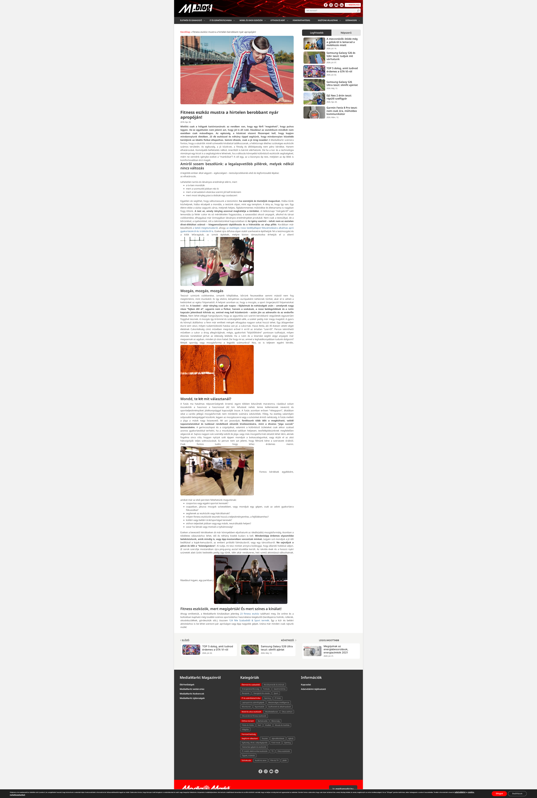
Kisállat (268, 725)
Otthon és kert (277, 20)
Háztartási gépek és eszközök (254, 747)
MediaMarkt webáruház (192, 689)
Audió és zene (260, 760)
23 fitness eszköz (249, 613)
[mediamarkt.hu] (205, 788)
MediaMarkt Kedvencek (192, 693)
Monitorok (246, 706)
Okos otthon (287, 711)
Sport (276, 693)
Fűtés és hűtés (248, 725)
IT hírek (278, 698)
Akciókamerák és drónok (274, 684)
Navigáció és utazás (261, 693)
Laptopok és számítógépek (253, 702)
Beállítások (517, 793)
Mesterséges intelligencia (278, 702)
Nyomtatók (259, 706)
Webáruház (354, 4)
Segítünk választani (328, 20)
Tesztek (265, 738)
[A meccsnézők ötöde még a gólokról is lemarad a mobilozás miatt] (314, 44)
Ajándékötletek (278, 738)
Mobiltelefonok (271, 711)
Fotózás (266, 689)
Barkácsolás (263, 721)
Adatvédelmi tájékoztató (313, 689)
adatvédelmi (460, 792)
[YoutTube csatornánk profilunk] (336, 5)
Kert (259, 725)
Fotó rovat (275, 742)
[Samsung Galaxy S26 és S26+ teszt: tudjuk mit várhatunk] (314, 58)
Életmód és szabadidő (191, 20)
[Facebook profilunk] (326, 5)
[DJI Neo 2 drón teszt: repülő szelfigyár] (314, 99)
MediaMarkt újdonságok (192, 698)
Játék (284, 760)
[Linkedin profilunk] (342, 5)
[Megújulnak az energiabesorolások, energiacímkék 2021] (313, 651)
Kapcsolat (306, 684)
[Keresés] (358, 10)
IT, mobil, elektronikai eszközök (255, 751)
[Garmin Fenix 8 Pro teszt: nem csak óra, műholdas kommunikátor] (314, 112)
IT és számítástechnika (221, 20)
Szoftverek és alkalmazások (279, 706)
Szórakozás (351, 20)
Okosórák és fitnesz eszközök (254, 716)
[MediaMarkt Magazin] (195, 8)
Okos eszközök (283, 751)
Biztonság (275, 721)
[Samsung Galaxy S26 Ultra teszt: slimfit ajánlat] (314, 85)
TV (272, 751)
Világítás (245, 729)
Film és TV (274, 760)
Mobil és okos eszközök (251, 20)
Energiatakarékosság (250, 689)
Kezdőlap (185, 31)
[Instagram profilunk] (331, 5)
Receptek (245, 693)
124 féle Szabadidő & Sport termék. (249, 620)
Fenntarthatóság (301, 20)
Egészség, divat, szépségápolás (255, 742)
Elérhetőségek (187, 684)
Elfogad (499, 793)
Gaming (267, 698)
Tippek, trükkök (248, 755)
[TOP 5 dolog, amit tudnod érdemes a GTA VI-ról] (314, 71)
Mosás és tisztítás (282, 725)
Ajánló (290, 738)
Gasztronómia (279, 689)
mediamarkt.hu (344, 788)
